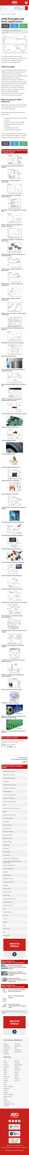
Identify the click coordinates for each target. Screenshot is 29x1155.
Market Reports (18, 1065)
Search (5, 1084)
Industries (17, 1070)
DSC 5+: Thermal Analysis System (16, 996)
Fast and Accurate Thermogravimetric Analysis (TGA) (17, 1005)
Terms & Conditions (8, 1094)
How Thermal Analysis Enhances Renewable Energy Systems (17, 967)
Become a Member (8, 1086)
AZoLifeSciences (18, 1052)
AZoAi (15, 1048)
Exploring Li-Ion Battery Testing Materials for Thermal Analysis (17, 973)
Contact (5, 1090)
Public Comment (23, 757)
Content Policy (7, 1102)
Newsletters (7, 1088)
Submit (25, 761)
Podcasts (16, 1074)
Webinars (16, 1061)
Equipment (6, 1067)
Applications (17, 1068)
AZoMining (6, 1054)
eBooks (5, 1070)
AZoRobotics (7, 1046)
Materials (16, 1067)
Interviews (17, 1063)
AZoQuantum (17, 1046)
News (5, 1061)
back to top (23, 1109)
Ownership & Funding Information (9, 1104)
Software (6, 1080)
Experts (16, 1076)
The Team (16, 1080)
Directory (6, 1065)
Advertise (6, 1092)
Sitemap (6, 1100)
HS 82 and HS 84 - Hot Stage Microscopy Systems (16, 990)
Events (5, 1074)
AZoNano (6, 1044)
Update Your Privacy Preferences (15, 1150)
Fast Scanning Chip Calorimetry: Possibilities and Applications (17, 979)
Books (5, 1068)
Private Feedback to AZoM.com (19, 759)
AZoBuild (6, 1052)
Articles (5, 1063)
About (5, 1082)
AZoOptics (6, 1050)
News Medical (17, 1050)
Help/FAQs (17, 1078)
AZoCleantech (7, 1048)
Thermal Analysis (11, 14)
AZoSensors (17, 1044)
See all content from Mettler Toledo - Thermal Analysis (13, 1012)
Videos (5, 1072)
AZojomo (16, 1072)
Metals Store (7, 1076)
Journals (6, 1078)
